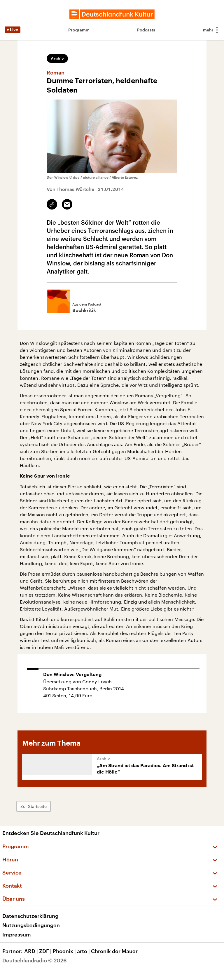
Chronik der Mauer (114, 951)
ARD (31, 951)
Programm (79, 29)
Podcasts (146, 29)
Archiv (57, 58)
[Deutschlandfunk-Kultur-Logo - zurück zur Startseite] (112, 14)
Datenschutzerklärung (30, 916)
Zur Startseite (33, 806)
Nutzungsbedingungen (31, 925)
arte (83, 951)
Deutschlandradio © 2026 (34, 960)
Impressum (16, 934)
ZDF (45, 951)
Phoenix (64, 951)
